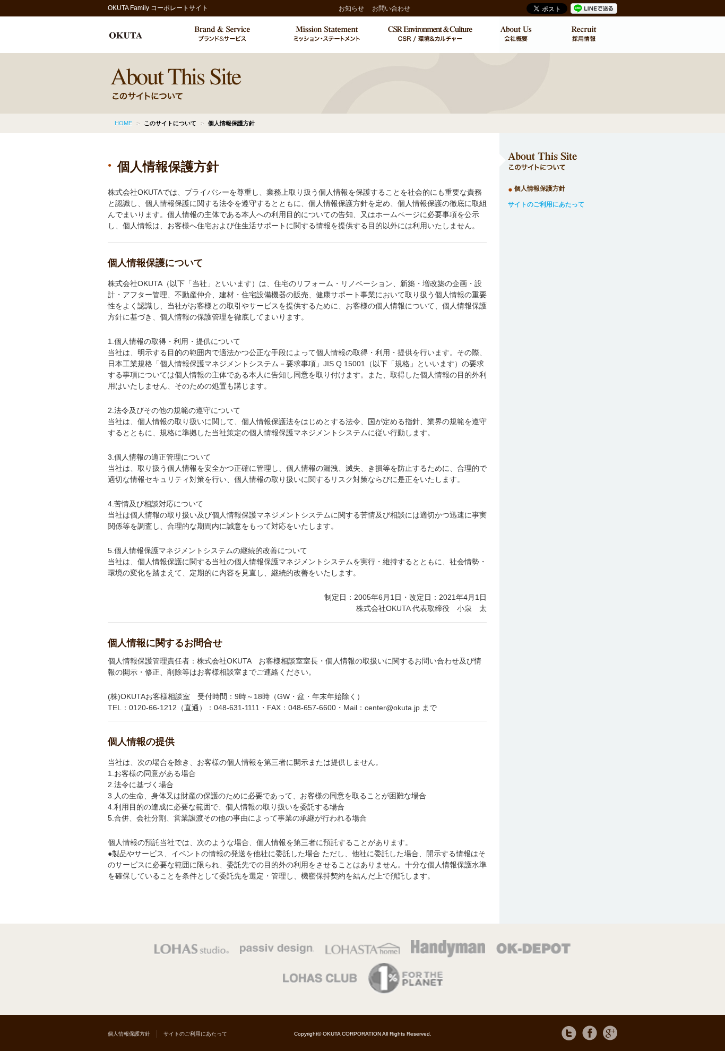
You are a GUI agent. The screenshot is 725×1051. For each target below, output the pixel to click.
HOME (123, 123)
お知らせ (351, 8)
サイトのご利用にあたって (546, 204)
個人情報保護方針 (539, 188)
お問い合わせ (391, 8)
